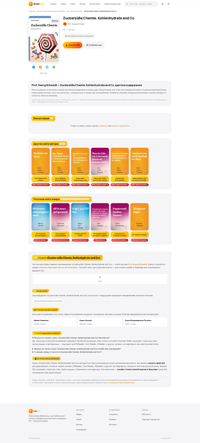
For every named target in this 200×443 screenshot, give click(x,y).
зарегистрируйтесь (121, 126)
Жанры (63, 4)
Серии (72, 4)
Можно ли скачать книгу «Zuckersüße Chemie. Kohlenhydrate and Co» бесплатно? (72, 338)
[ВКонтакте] (34, 67)
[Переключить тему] (162, 4)
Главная (53, 4)
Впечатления (95, 4)
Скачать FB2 (74, 45)
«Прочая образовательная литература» (58, 267)
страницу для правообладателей (121, 383)
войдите (103, 126)
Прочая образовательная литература (51, 11)
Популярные (81, 430)
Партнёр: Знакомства (150, 419)
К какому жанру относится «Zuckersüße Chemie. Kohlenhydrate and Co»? (68, 352)
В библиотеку (95, 45)
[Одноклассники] (40, 67)
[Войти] (168, 4)
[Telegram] (47, 67)
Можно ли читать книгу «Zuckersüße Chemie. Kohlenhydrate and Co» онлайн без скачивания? (77, 349)
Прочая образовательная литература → (75, 199)
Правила (112, 419)
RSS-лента (146, 414)
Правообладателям (113, 4)
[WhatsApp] (54, 67)
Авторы (83, 4)
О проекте (113, 414)
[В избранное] (47, 171)
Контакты (113, 424)
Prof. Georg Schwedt (74, 11)
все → (62, 143)
